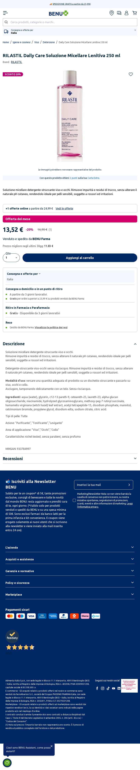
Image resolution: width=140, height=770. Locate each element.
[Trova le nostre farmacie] (111, 13)
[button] (126, 13)
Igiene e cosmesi (21, 42)
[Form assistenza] (119, 13)
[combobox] (70, 22)
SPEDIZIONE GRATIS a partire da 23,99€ (71, 4)
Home (6, 42)
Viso (36, 42)
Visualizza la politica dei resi (51, 327)
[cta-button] (130, 485)
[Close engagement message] (51, 746)
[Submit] (6, 22)
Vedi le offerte (64, 208)
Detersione (49, 42)
